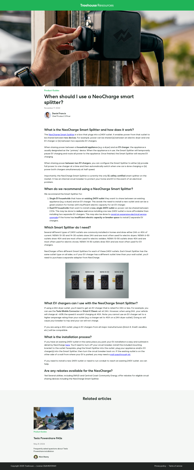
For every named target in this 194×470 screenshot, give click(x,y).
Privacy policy (160, 466)
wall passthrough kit (120, 355)
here (67, 345)
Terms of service (175, 466)
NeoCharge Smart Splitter (61, 135)
